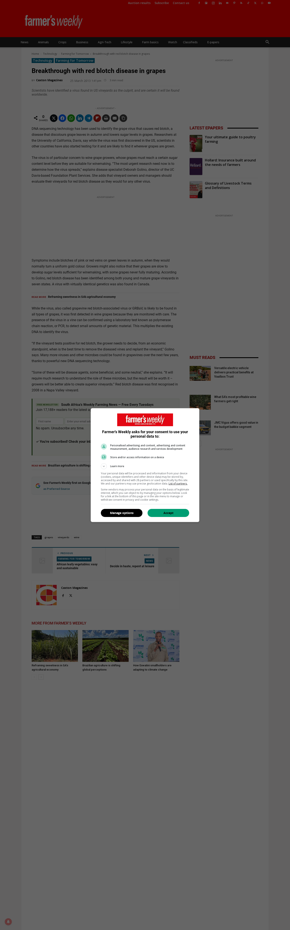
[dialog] (145, 465)
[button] (145, 466)
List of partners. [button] (178, 483)
